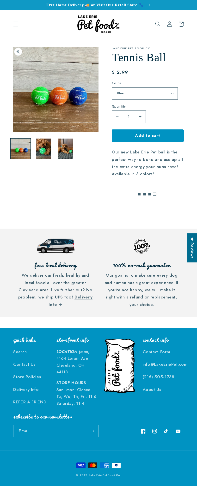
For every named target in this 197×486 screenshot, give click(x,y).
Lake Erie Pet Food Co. (105, 475)
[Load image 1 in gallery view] (21, 148)
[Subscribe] (92, 431)
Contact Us (24, 364)
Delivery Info (26, 389)
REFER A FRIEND (29, 402)
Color (116, 83)
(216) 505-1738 (158, 377)
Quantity (119, 106)
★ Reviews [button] (192, 248)
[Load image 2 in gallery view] (43, 148)
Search (20, 352)
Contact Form (156, 352)
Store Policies (27, 377)
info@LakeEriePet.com (165, 364)
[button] (16, 24)
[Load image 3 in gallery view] (66, 148)
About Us (152, 389)
